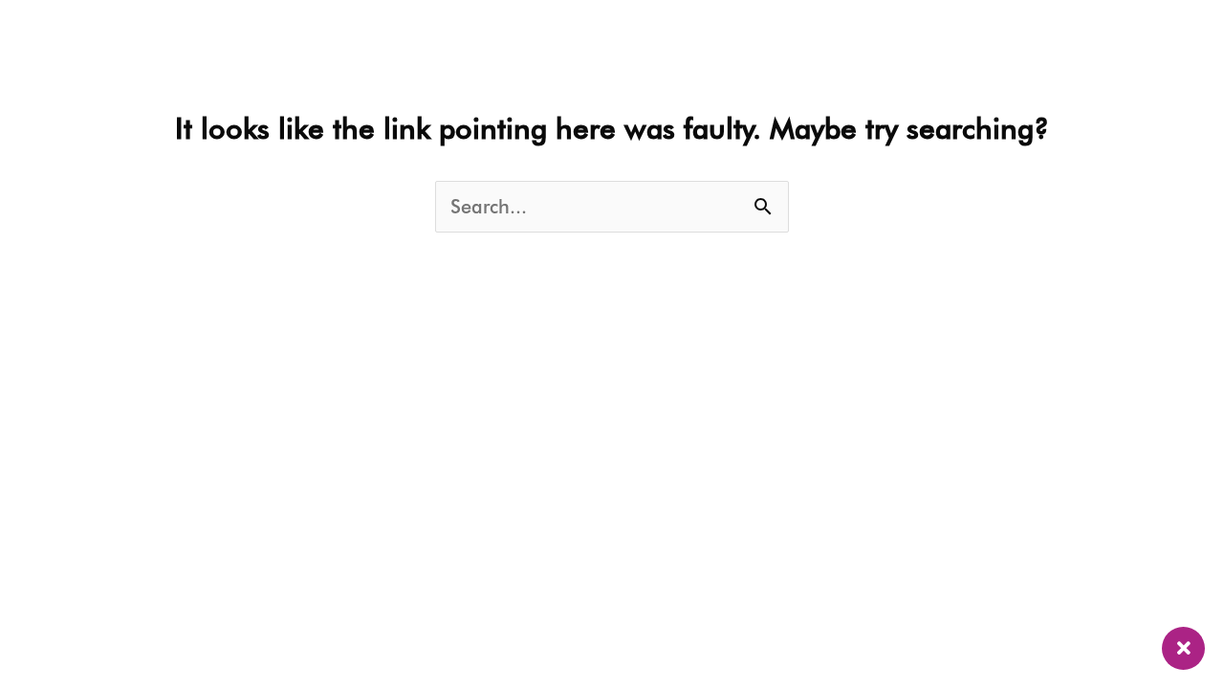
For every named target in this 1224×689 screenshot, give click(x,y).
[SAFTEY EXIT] (1183, 648)
